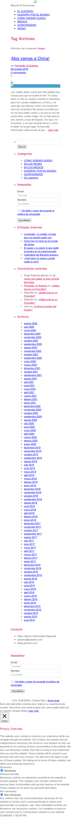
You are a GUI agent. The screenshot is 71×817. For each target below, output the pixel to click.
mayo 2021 (30, 389)
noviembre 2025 (32, 337)
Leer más (53, 130)
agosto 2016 (30, 578)
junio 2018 (29, 506)
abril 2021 (29, 392)
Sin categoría (31, 177)
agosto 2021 (30, 378)
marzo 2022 (30, 364)
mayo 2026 (30, 330)
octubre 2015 (31, 613)
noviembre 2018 (32, 492)
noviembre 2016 (32, 568)
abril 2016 (29, 592)
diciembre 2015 (32, 606)
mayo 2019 (30, 471)
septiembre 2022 (33, 357)
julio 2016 (29, 582)
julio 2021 (29, 382)
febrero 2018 (30, 516)
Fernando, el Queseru (35, 285)
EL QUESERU (25, 11)
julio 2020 (29, 423)
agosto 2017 (30, 537)
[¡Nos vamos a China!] (35, 86)
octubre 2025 (31, 340)
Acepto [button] (16, 710)
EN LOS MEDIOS (33, 167)
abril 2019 (29, 475)
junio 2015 (29, 620)
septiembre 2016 (33, 575)
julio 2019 (29, 464)
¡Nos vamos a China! (30, 58)
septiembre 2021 (33, 375)
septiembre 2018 (33, 499)
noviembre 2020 (32, 409)
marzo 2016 (30, 595)
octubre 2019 (31, 454)
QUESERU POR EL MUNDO (33, 14)
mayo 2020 (30, 430)
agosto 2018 (30, 502)
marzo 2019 (30, 478)
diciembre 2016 (32, 564)
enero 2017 (30, 561)
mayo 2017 (30, 547)
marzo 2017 (30, 554)
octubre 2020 (31, 413)
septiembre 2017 (33, 533)
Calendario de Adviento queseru (41, 254)
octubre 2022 (31, 354)
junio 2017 (29, 544)
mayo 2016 (30, 589)
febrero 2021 (30, 399)
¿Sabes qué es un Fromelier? (42, 287)
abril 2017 (29, 551)
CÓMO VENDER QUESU (31, 18)
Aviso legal (53, 700)
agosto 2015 (30, 616)
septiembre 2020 (33, 416)
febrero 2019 (30, 482)
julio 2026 (29, 326)
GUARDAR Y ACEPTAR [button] (13, 815)
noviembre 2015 (32, 609)
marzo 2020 (30, 437)
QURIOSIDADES (26, 25)
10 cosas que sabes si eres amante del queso (41, 278)
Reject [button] (24, 710)
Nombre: (22, 199)
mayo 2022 (30, 361)
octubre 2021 (31, 371)
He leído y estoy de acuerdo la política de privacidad (35, 212)
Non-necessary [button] (8, 791)
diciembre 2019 (32, 447)
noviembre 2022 (32, 351)
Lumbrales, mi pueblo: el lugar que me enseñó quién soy (40, 235)
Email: (20, 191)
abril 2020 (29, 433)
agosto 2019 (30, 461)
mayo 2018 (30, 509)
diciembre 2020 (32, 406)
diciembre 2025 (32, 333)
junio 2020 (29, 426)
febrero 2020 (30, 440)
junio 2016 (29, 585)
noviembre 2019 (32, 451)
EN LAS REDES (33, 164)
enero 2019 (30, 485)
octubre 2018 (31, 495)
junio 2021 (29, 385)
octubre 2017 (31, 530)
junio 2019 (29, 468)
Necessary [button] (6, 767)
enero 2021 (30, 402)
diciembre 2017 (32, 523)
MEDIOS (22, 21)
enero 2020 (30, 444)
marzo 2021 (30, 395)
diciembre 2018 (32, 489)
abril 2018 (29, 513)
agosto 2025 (30, 347)
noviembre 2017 (32, 526)
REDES (21, 28)
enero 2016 (30, 602)
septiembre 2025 (33, 344)
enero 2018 (30, 520)
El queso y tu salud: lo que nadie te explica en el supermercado (41, 249)
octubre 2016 (31, 571)
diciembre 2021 (32, 368)
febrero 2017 (30, 558)
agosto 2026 (30, 323)
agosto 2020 (30, 420)
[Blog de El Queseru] (35, 1)
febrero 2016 (30, 599)
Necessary (10, 770)
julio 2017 (29, 540)
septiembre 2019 (33, 457)
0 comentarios (18, 72)
